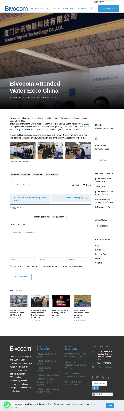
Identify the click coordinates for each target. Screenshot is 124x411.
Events (34, 97)
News (97, 258)
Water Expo (38, 174)
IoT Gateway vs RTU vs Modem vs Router (104, 200)
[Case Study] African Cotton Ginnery (104, 193)
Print (77, 185)
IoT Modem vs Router (104, 207)
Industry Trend (101, 254)
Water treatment (52, 174)
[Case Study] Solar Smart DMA (103, 180)
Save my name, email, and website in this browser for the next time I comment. (48, 266)
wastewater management (20, 174)
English (98, 394)
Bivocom (49, 97)
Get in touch (100, 347)
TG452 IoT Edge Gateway (48, 375)
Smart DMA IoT (101, 186)
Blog (97, 245)
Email (88, 185)
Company (82, 8)
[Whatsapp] (7, 404)
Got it (110, 406)
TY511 (80, 127)
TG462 (65, 127)
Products (37, 8)
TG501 (87, 127)
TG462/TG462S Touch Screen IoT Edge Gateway (47, 382)
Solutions (52, 8)
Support (68, 8)
